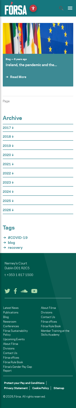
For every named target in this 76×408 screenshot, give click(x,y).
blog (11, 242)
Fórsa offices (11, 358)
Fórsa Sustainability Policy (15, 333)
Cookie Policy (40, 388)
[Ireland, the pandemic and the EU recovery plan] (38, 38)
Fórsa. (18, 396)
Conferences (11, 326)
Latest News (10, 308)
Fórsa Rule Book (13, 362)
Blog (8, 59)
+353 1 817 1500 (20, 275)
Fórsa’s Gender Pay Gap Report (17, 369)
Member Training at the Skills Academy (55, 333)
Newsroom (9, 322)
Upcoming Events (14, 339)
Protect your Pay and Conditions (24, 383)
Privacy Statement (16, 388)
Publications (10, 312)
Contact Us (10, 353)
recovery (15, 247)
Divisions (8, 348)
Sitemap (58, 388)
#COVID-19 (18, 237)
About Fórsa (10, 344)
